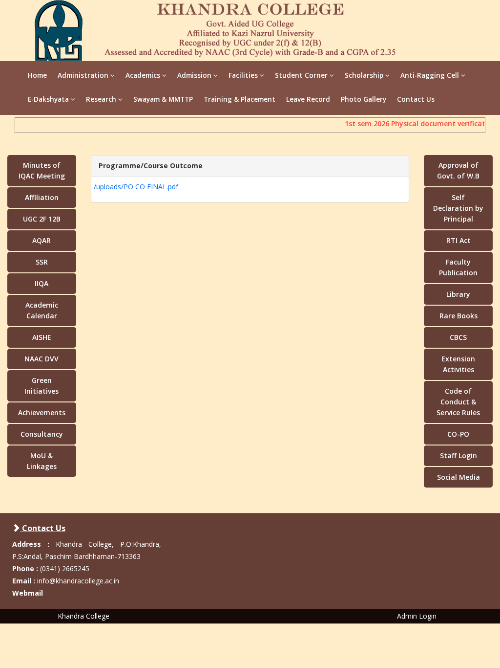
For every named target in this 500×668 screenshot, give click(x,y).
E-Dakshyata (49, 99)
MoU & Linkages (42, 461)
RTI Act (458, 240)
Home (37, 75)
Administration (84, 75)
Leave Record (308, 99)
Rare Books (458, 315)
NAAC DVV (41, 358)
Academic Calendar (41, 310)
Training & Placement (239, 99)
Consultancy (42, 434)
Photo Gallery (363, 99)
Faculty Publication (458, 267)
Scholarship (365, 75)
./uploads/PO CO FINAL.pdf (135, 186)
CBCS (458, 337)
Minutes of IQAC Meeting (42, 170)
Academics (143, 75)
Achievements (41, 412)
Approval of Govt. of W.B (458, 170)
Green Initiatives (41, 386)
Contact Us (416, 99)
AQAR (41, 240)
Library (458, 294)
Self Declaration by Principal (458, 208)
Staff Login (458, 455)
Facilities (244, 75)
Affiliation (42, 197)
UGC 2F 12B (42, 218)
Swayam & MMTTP (163, 99)
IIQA (41, 283)
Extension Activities (458, 364)
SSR (42, 262)
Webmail (27, 593)
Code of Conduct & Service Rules (458, 401)
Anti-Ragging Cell (430, 75)
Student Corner (302, 75)
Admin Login (417, 616)
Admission (195, 75)
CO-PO (458, 434)
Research (102, 99)
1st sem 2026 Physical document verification (417, 123)
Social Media (458, 477)
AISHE (41, 337)
